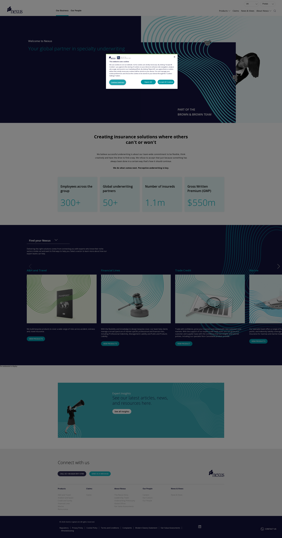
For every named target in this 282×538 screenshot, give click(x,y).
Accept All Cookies (166, 82)
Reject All (148, 82)
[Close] (174, 56)
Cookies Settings (117, 82)
